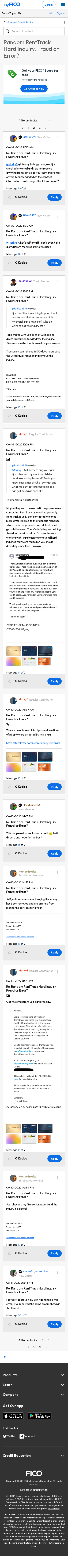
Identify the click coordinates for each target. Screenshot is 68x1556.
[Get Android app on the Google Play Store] (39, 1416)
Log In (49, 4)
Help (50, 13)
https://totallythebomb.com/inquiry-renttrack (33, 743)
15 (19, 778)
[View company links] (62, 1394)
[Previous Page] (22, 127)
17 (19, 943)
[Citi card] (42, 120)
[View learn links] (62, 1385)
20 (19, 1315)
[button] (58, 136)
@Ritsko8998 (20, 308)
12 (19, 254)
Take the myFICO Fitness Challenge (20, 937)
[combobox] (34, 31)
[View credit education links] (62, 1455)
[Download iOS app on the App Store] (13, 1416)
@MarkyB (12, 164)
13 (19, 407)
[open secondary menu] (63, 4)
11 (19, 188)
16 (19, 845)
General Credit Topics (20, 22)
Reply (54, 197)
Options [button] (64, 23)
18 (19, 1150)
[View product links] (62, 1375)
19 (19, 1244)
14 (19, 672)
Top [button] (5, 1357)
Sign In (60, 13)
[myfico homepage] (11, 4)
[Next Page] (46, 127)
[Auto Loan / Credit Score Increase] (49, 120)
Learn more (53, 1508)
